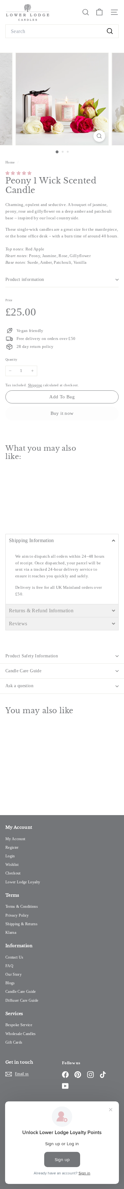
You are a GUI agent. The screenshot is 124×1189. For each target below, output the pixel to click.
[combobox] (62, 31)
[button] (18, 173)
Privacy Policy (17, 915)
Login (10, 856)
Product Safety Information (31, 656)
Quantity (11, 359)
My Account (15, 839)
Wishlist (12, 864)
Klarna (10, 932)
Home (10, 162)
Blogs (10, 983)
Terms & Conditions (21, 906)
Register (12, 847)
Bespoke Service (18, 1025)
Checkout (13, 873)
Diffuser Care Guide (21, 1000)
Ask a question (19, 685)
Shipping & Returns (21, 924)
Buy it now (62, 413)
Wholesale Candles (20, 1034)
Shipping (35, 385)
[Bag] (99, 12)
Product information (24, 279)
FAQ (9, 966)
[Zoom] (99, 136)
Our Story (13, 974)
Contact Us (14, 957)
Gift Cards (13, 1042)
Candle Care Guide (23, 670)
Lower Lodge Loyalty (22, 882)
